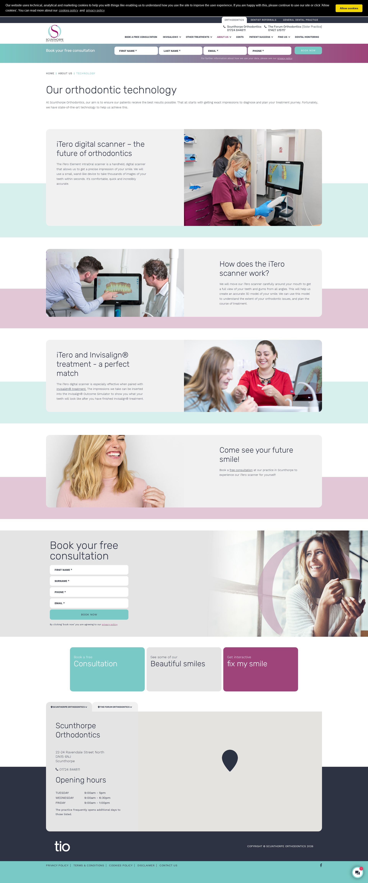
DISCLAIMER (145, 865)
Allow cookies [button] (349, 8)
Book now (308, 50)
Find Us (282, 37)
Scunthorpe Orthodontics (69, 707)
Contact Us (168, 865)
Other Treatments (197, 37)
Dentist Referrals (263, 20)
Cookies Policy (120, 865)
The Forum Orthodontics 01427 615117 (295, 28)
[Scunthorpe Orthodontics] (54, 33)
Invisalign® (170, 37)
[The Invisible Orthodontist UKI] (62, 846)
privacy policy (284, 58)
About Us (222, 37)
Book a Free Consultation (141, 37)
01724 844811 (69, 769)
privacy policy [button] (95, 10)
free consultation (241, 470)
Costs (240, 37)
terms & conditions (88, 865)
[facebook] (321, 865)
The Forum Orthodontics (115, 707)
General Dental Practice (300, 20)
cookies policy (68, 10)
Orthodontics (234, 20)
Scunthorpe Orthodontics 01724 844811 (244, 28)
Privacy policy (57, 865)
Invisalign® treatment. (71, 389)
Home (50, 73)
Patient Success (259, 37)
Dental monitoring (307, 37)
